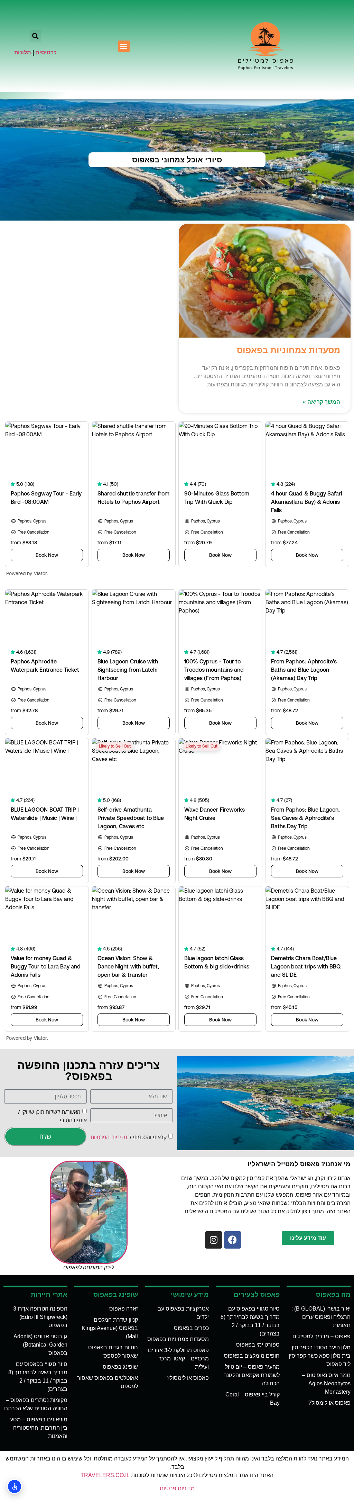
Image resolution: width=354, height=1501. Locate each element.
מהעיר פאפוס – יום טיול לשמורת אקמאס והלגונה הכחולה (251, 1375)
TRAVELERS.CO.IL (105, 1475)
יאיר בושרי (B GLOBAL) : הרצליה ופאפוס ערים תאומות (321, 1317)
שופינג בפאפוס (120, 1367)
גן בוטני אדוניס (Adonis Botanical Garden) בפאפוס (40, 1344)
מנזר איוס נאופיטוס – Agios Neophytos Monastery (326, 1383)
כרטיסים (46, 52)
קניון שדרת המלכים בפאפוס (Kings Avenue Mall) (110, 1328)
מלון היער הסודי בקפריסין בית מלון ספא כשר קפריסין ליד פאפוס (320, 1355)
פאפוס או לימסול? (329, 1403)
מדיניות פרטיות (177, 1488)
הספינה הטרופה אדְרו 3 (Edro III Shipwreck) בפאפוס (40, 1317)
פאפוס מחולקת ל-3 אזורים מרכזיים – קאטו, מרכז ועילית (178, 1358)
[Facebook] (232, 1240)
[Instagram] (213, 1240)
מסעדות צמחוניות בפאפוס (288, 350)
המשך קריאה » (321, 402)
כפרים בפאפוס (191, 1328)
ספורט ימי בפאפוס (258, 1345)
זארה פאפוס (123, 1309)
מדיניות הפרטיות (109, 1137)
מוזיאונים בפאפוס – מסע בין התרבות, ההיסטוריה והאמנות (38, 1428)
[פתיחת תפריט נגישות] (14, 1486)
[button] (124, 46)
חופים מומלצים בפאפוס (252, 1356)
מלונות (22, 52)
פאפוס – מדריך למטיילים (321, 1336)
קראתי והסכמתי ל (129, 1137)
